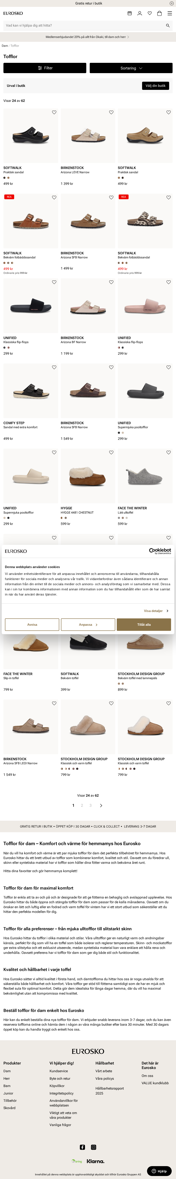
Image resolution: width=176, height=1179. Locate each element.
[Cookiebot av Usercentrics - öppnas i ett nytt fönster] (152, 551)
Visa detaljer (153, 611)
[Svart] (123, 178)
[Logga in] (140, 13)
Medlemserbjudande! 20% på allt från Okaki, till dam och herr (86, 37)
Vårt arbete (104, 1071)
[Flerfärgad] (8, 263)
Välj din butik (155, 86)
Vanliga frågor (60, 1125)
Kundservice (59, 1071)
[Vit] (127, 518)
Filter (48, 68)
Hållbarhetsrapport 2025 (110, 1090)
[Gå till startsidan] (13, 13)
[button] (131, 68)
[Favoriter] (150, 13)
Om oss (147, 1076)
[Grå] (12, 263)
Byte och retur (60, 1078)
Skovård (9, 1108)
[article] (30, 143)
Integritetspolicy (61, 1093)
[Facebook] (82, 1147)
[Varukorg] (159, 13)
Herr (6, 1078)
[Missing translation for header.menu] (169, 13)
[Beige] (123, 433)
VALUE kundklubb (155, 1083)
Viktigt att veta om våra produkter (63, 1115)
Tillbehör (10, 1101)
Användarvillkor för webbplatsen (64, 1103)
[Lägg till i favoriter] (54, 112)
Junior (8, 1093)
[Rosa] (8, 348)
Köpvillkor (57, 1086)
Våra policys (105, 1078)
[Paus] (171, 3)
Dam (5, 45)
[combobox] (84, 25)
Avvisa (32, 624)
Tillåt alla (144, 624)
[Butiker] (130, 13)
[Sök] (168, 25)
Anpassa (85, 624)
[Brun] (8, 178)
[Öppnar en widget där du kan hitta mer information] (159, 1171)
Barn (7, 1086)
